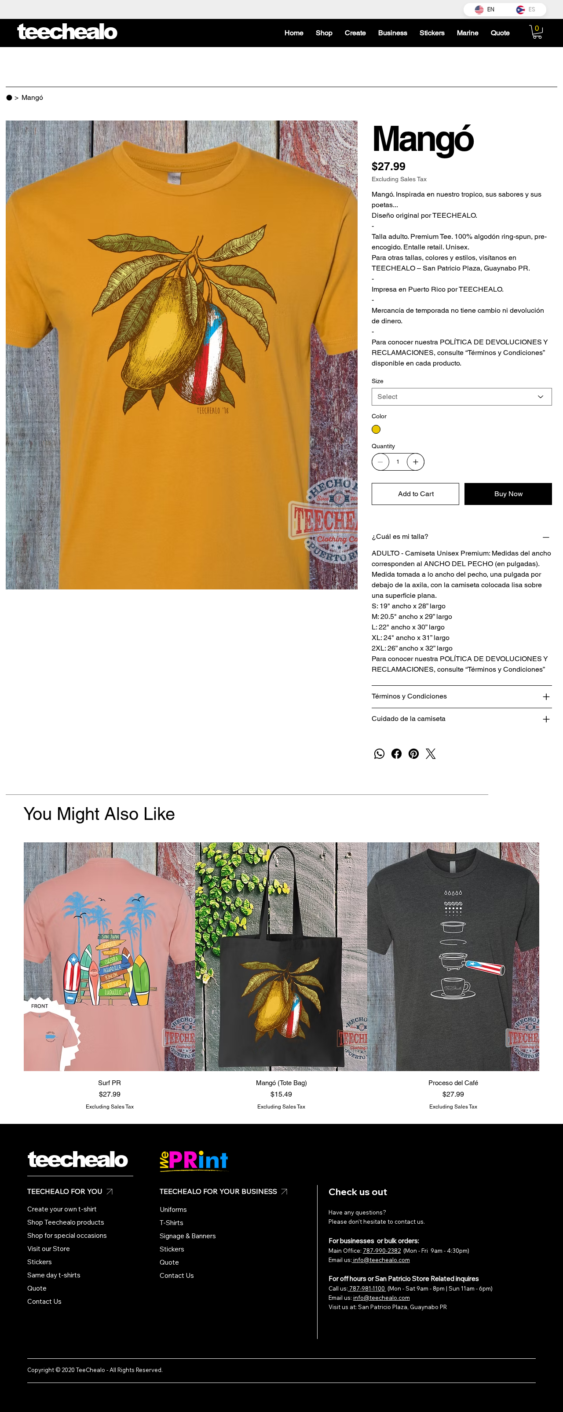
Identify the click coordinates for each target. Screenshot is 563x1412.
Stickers (39, 1262)
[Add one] (415, 462)
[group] (281, 977)
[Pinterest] (413, 753)
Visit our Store (48, 1248)
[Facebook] (396, 753)
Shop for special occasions (67, 1235)
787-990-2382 (382, 1250)
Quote (37, 1288)
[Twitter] (431, 753)
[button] (537, 32)
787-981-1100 (367, 1288)
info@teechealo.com (381, 1259)
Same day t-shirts (53, 1275)
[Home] (9, 97)
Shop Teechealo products (65, 1222)
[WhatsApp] (379, 753)
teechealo (76, 1159)
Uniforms (173, 1209)
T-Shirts (171, 1222)
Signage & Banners (188, 1236)
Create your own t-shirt (62, 1209)
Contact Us (44, 1301)
